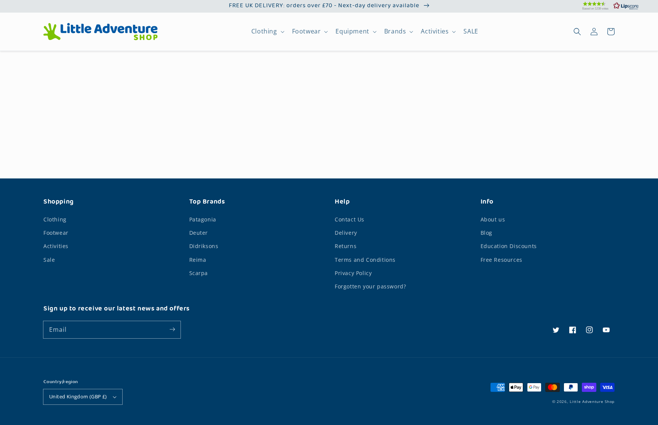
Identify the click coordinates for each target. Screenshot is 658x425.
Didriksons (204, 246)
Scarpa (198, 273)
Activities (435, 31)
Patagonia (202, 219)
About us (493, 219)
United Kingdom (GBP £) (78, 396)
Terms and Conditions (365, 259)
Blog (486, 232)
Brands (395, 31)
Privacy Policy (353, 273)
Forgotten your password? (370, 286)
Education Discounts (509, 246)
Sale (49, 259)
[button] (601, 5)
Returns (345, 246)
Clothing (264, 31)
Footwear (306, 31)
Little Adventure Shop (592, 401)
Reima (197, 259)
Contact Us (349, 219)
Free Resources (501, 259)
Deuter (198, 232)
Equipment (352, 31)
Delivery (346, 232)
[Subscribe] (172, 329)
